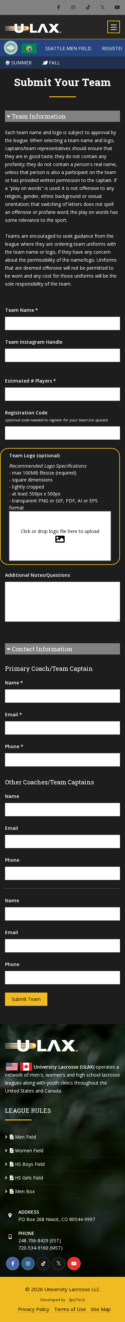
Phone (12, 860)
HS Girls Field (28, 1178)
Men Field (25, 1137)
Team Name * (21, 310)
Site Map (101, 1309)
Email (11, 828)
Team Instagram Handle (33, 342)
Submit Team (26, 999)
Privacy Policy (33, 1309)
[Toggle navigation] (113, 27)
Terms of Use (70, 1309)
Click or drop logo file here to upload (60, 531)
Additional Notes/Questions (37, 575)
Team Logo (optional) (34, 455)
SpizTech (77, 1299)
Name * (14, 682)
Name (12, 796)
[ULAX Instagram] (73, 7)
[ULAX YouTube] (117, 7)
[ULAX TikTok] (87, 7)
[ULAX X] (102, 7)
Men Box (24, 1191)
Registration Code (56, 415)
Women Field (28, 1150)
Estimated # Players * (30, 381)
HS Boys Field (29, 1164)
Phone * (14, 746)
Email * (13, 714)
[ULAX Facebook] (58, 7)
